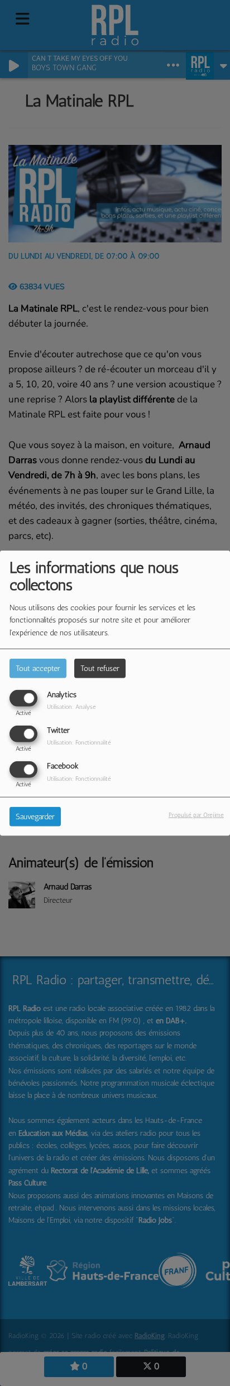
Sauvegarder (35, 816)
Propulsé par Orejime (196, 815)
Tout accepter (38, 668)
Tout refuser (99, 668)
